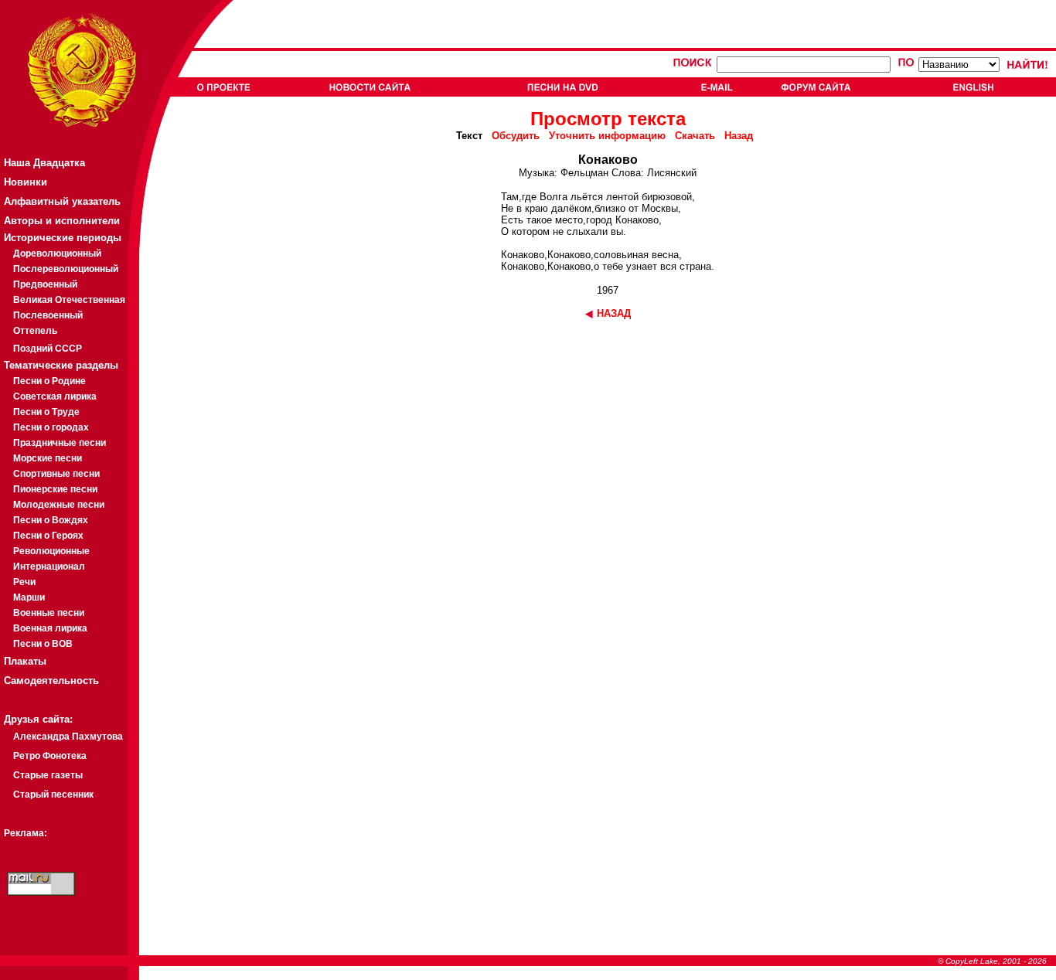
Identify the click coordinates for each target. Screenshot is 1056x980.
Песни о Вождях (50, 520)
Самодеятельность (51, 680)
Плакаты (25, 661)
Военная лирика (50, 628)
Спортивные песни (56, 473)
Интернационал (49, 566)
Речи (24, 582)
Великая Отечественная (69, 299)
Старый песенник (53, 794)
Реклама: (25, 833)
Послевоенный (48, 315)
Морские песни (47, 458)
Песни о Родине (49, 381)
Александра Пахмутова (68, 736)
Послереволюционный (65, 269)
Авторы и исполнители (62, 220)
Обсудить (516, 135)
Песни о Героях (48, 535)
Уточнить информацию (607, 135)
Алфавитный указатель (62, 201)
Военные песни (48, 612)
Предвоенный (45, 284)
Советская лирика (55, 396)
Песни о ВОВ (43, 643)
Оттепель (35, 330)
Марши (29, 597)
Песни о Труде (46, 412)
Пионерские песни (55, 489)
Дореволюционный (57, 253)
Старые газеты (48, 775)
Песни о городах (51, 427)
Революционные (51, 551)
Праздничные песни (59, 442)
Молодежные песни (58, 504)
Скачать (695, 135)
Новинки (25, 182)
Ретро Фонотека (50, 755)
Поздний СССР (47, 348)
